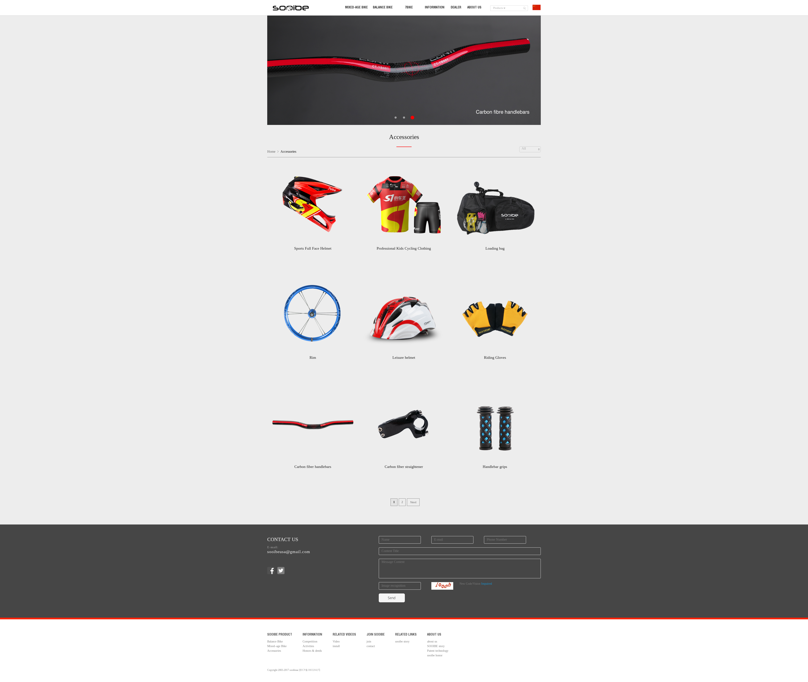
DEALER (456, 7)
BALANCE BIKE (383, 7)
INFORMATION (434, 7)
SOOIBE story (436, 646)
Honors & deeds (312, 651)
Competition (310, 641)
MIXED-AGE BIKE (356, 7)
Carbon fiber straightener (404, 467)
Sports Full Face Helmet (312, 248)
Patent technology (437, 651)
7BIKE (409, 7)
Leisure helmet (403, 357)
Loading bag (495, 248)
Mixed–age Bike (277, 646)
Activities (308, 646)
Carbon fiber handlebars (312, 467)
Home (271, 152)
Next (413, 502)
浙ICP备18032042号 (309, 670)
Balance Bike (275, 641)
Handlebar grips (495, 467)
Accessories (404, 137)
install (336, 646)
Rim (313, 357)
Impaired (486, 583)
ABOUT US (474, 7)
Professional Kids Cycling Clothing (404, 248)
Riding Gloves (495, 357)
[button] (395, 117)
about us (432, 641)
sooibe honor (435, 655)
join (369, 641)
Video (336, 641)
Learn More (313, 255)
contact (371, 646)
